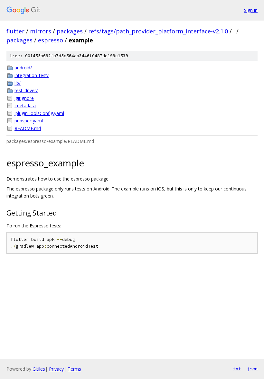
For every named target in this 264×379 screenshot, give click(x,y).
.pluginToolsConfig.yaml (39, 113)
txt (237, 369)
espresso (50, 40)
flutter (15, 31)
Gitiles (39, 369)
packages (70, 31)
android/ (23, 68)
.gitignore (24, 98)
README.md (27, 128)
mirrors (40, 31)
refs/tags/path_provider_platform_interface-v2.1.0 (158, 31)
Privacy (56, 369)
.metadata (25, 105)
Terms (74, 369)
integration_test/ (31, 75)
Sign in (251, 10)
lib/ (17, 83)
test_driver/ (26, 90)
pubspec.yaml (28, 121)
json (252, 369)
